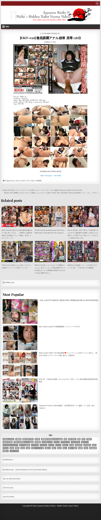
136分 (17, 181)
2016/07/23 (24, 181)
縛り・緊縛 (73, 448)
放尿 (22, 448)
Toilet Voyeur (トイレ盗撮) (23, 442)
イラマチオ (75, 442)
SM (79, 439)
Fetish (37, 439)
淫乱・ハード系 (37, 448)
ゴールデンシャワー (10, 445)
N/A (65, 439)
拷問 (17, 448)
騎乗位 (5, 451)
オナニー (85, 442)
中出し (65, 445)
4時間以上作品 (8, 439)
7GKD (32, 181)
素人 (64, 448)
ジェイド (35, 445)
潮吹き (47, 448)
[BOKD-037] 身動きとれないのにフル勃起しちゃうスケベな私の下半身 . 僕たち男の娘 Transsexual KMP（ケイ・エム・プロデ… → (52, 193)
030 (13, 181)
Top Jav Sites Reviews (11, 479)
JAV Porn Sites (8, 497)
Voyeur (37, 442)
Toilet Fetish (7, 442)
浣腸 (28, 448)
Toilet (89, 439)
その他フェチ (47, 442)
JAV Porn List (8, 488)
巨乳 (94, 445)
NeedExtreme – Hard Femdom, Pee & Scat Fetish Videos (25, 470)
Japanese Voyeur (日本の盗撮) (52, 439)
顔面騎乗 (93, 448)
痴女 (59, 448)
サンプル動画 (24, 445)
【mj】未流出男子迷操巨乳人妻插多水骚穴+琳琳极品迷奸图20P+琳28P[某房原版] (68, 300)
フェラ (58, 445)
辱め (85, 448)
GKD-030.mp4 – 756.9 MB (50, 176)
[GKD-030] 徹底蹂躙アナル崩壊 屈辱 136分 (50, 38)
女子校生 (87, 445)
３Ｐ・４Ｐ (14, 451)
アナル (56, 442)
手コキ (5, 448)
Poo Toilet (72, 439)
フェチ (51, 445)
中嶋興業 (38, 181)
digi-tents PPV (28, 439)
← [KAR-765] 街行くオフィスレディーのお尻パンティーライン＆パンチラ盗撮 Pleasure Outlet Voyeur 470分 (41, 190)
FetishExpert (8, 460)
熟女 (54, 448)
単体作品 (78, 445)
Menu (7, 26)
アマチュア (65, 442)
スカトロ (43, 445)
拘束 (11, 448)
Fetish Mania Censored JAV (51, 33)
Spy (83, 439)
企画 (71, 445)
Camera (18, 439)
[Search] (97, 4)
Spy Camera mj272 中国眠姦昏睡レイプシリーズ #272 (59, 327)
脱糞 (80, 448)
